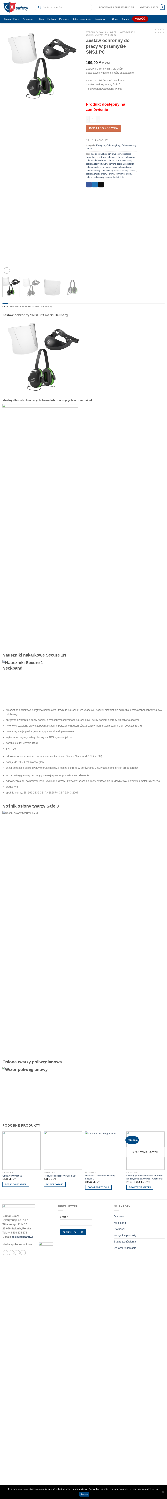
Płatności (63, 19)
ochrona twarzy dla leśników (99, 170)
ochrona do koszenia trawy (119, 160)
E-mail (64, 1216)
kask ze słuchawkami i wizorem (106, 154)
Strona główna (96, 32)
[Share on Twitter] (95, 184)
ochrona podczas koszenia (121, 164)
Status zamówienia (81, 19)
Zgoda (84, 1494)
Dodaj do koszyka (103, 128)
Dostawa (51, 19)
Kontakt (125, 19)
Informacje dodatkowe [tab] (24, 306)
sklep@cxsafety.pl (23, 1236)
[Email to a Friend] (101, 184)
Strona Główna (11, 19)
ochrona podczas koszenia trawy (101, 167)
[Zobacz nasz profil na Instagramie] (11, 1252)
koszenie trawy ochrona (103, 157)
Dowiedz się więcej (140, 1187)
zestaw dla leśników (114, 177)
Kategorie (28, 19)
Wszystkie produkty (125, 1235)
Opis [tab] (5, 306)
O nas (115, 19)
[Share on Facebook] (89, 184)
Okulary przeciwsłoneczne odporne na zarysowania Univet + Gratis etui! (145, 1177)
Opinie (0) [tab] (46, 306)
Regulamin (100, 19)
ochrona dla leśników (96, 160)
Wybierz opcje (54, 1184)
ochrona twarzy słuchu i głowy (100, 174)
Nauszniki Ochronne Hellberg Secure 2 (100, 1177)
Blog (41, 19)
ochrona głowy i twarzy (96, 164)
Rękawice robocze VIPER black (60, 1175)
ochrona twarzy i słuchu (125, 170)
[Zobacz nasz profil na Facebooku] (5, 1252)
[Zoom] (7, 270)
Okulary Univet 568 (12, 1175)
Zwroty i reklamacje (125, 1248)
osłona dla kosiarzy (95, 177)
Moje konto (120, 1222)
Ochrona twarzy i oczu (101, 35)
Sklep (112, 32)
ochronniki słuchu (123, 174)
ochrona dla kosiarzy (125, 157)
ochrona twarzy (125, 167)
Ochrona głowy (113, 145)
